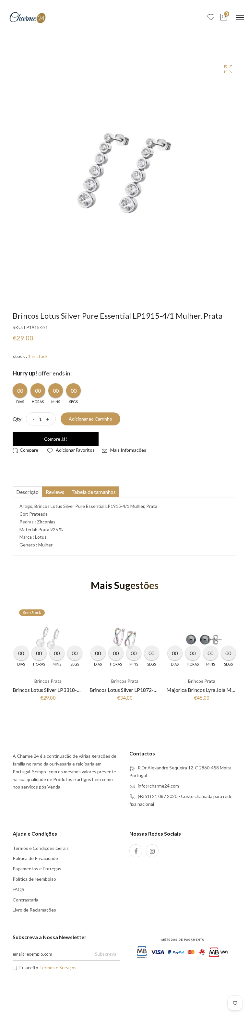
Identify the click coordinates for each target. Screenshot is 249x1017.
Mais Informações (127, 450)
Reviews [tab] (55, 492)
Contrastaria (25, 899)
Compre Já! (55, 439)
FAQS (18, 889)
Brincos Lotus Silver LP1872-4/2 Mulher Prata (140, 690)
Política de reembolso (34, 879)
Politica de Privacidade (35, 858)
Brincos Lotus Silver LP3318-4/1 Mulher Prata (64, 690)
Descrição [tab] (27, 492)
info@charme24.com (158, 786)
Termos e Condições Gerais (41, 848)
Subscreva (105, 954)
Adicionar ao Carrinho (90, 419)
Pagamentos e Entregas (37, 868)
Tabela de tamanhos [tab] (93, 492)
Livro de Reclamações (34, 910)
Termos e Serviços (58, 967)
